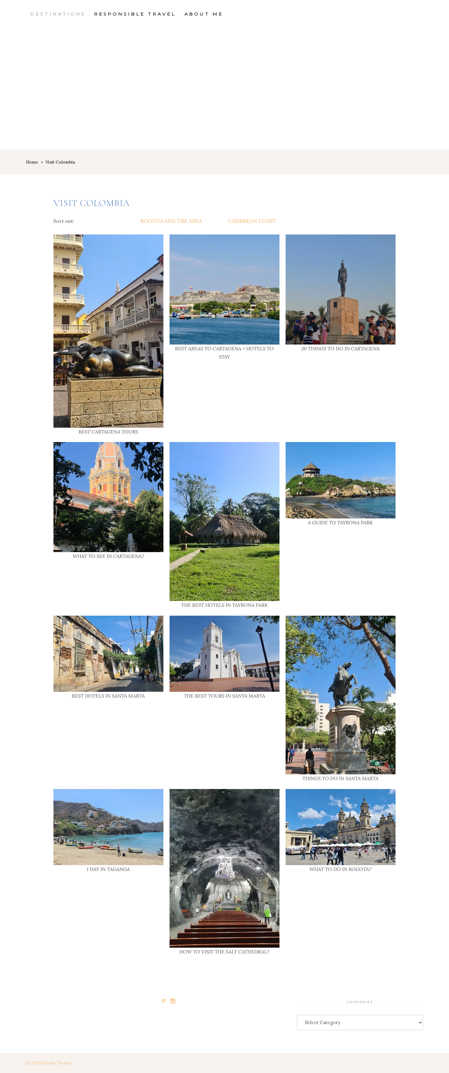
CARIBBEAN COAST (252, 221)
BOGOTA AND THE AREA (171, 221)
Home (32, 162)
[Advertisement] (224, 104)
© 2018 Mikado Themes (48, 1063)
